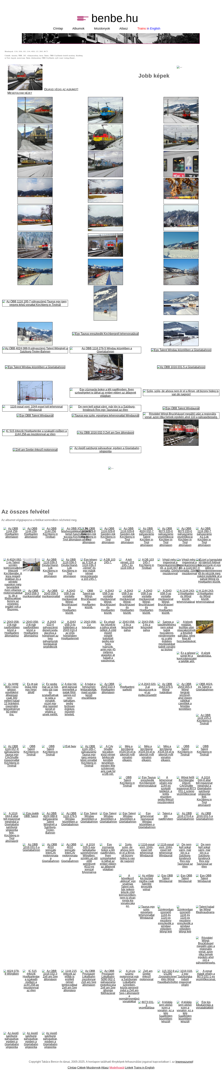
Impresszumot (184, 1061)
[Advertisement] (179, 58)
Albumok (78, 28)
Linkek (129, 1067)
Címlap (58, 28)
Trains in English (144, 1067)
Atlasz (123, 28)
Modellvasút (116, 1067)
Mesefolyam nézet (19, 93)
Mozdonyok (102, 28)
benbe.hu (114, 18)
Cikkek (81, 1067)
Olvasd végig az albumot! (61, 89)
